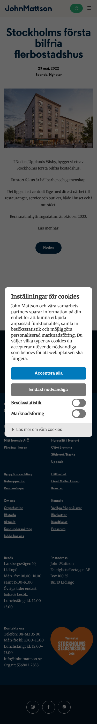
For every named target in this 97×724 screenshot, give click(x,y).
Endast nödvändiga (48, 389)
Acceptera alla (49, 373)
